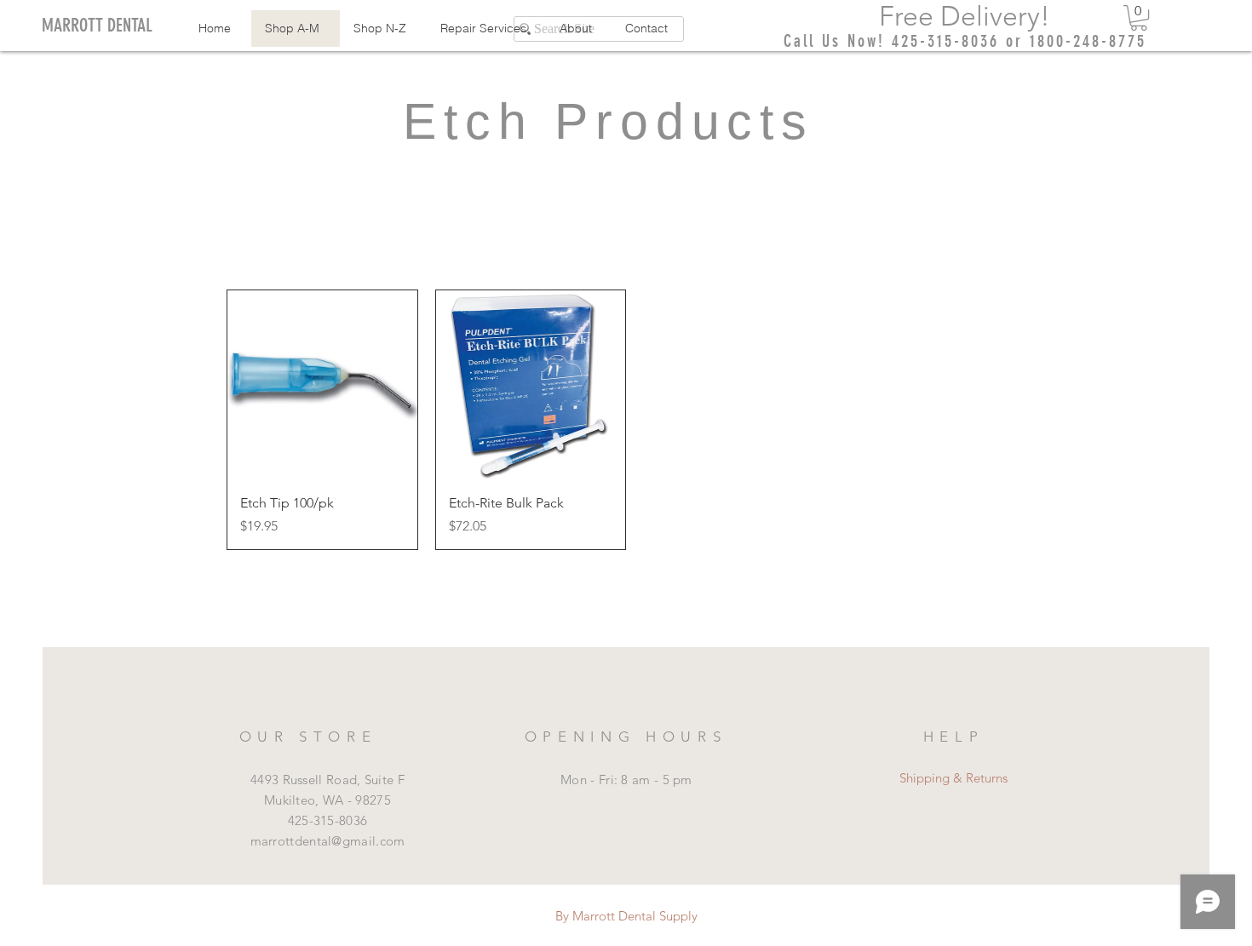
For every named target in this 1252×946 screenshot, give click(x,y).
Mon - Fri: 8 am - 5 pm (626, 779)
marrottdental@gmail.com (327, 841)
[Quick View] (322, 385)
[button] (1138, 18)
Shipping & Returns (953, 778)
